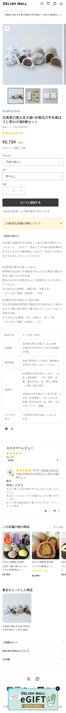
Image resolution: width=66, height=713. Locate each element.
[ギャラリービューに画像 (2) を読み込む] (33, 96)
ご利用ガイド (9, 642)
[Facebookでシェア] (6, 429)
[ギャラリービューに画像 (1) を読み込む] (16, 96)
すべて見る (59, 527)
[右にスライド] (62, 96)
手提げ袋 (6, 155)
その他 (6, 659)
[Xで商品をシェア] (12, 429)
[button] (42, 3)
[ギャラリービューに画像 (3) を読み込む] (50, 96)
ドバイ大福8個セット (42, 566)
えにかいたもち (11, 110)
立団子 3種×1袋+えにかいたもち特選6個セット (15, 568)
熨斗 (4, 170)
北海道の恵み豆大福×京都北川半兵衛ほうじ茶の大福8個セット (37, 473)
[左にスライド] (3, 96)
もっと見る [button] (12, 505)
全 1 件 (10, 456)
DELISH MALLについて (16, 650)
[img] (24, 470)
